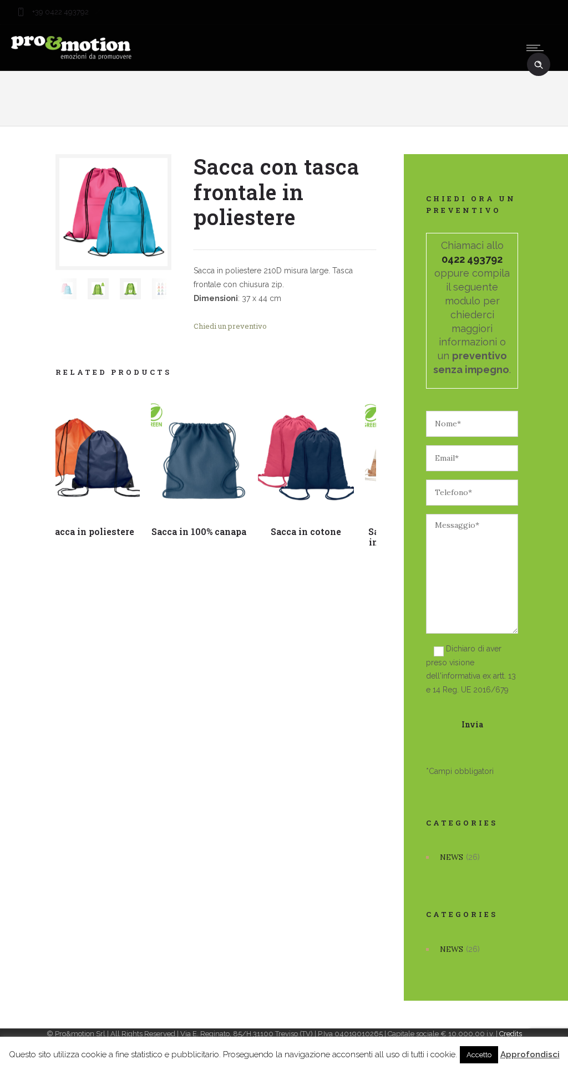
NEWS (451, 857)
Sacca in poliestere (91, 531)
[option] (66, 288)
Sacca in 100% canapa (198, 531)
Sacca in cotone (306, 531)
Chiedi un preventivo (230, 326)
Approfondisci (530, 1054)
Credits (510, 1034)
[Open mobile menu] (537, 48)
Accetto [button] (478, 1055)
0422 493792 (472, 259)
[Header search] (538, 65)
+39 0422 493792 (60, 12)
